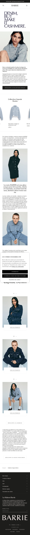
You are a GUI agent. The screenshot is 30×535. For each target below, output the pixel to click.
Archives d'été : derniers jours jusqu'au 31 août (15, 1)
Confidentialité (5, 486)
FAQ (3, 481)
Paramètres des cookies (7, 491)
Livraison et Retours (6, 478)
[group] (15, 112)
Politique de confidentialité (18, 266)
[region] (15, 267)
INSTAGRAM (8, 529)
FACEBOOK (22, 529)
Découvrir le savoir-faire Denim (15, 457)
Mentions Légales (6, 489)
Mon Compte (5, 475)
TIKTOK (18, 531)
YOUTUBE (12, 531)
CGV (3, 483)
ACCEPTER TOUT (15, 271)
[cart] (27, 6)
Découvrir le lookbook (15, 423)
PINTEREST (15, 529)
